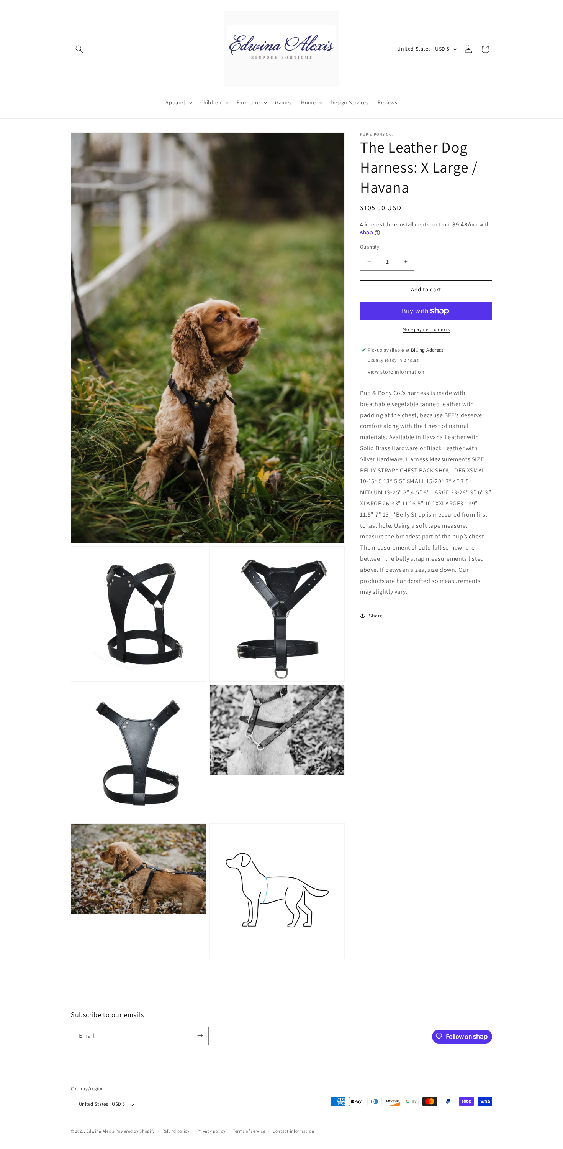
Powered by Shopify (135, 1131)
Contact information (293, 1131)
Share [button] (376, 615)
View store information (396, 371)
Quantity (369, 246)
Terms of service (249, 1131)
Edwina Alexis (101, 1131)
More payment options (426, 329)
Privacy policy (211, 1131)
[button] (79, 49)
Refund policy (176, 1131)
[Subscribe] (199, 1036)
